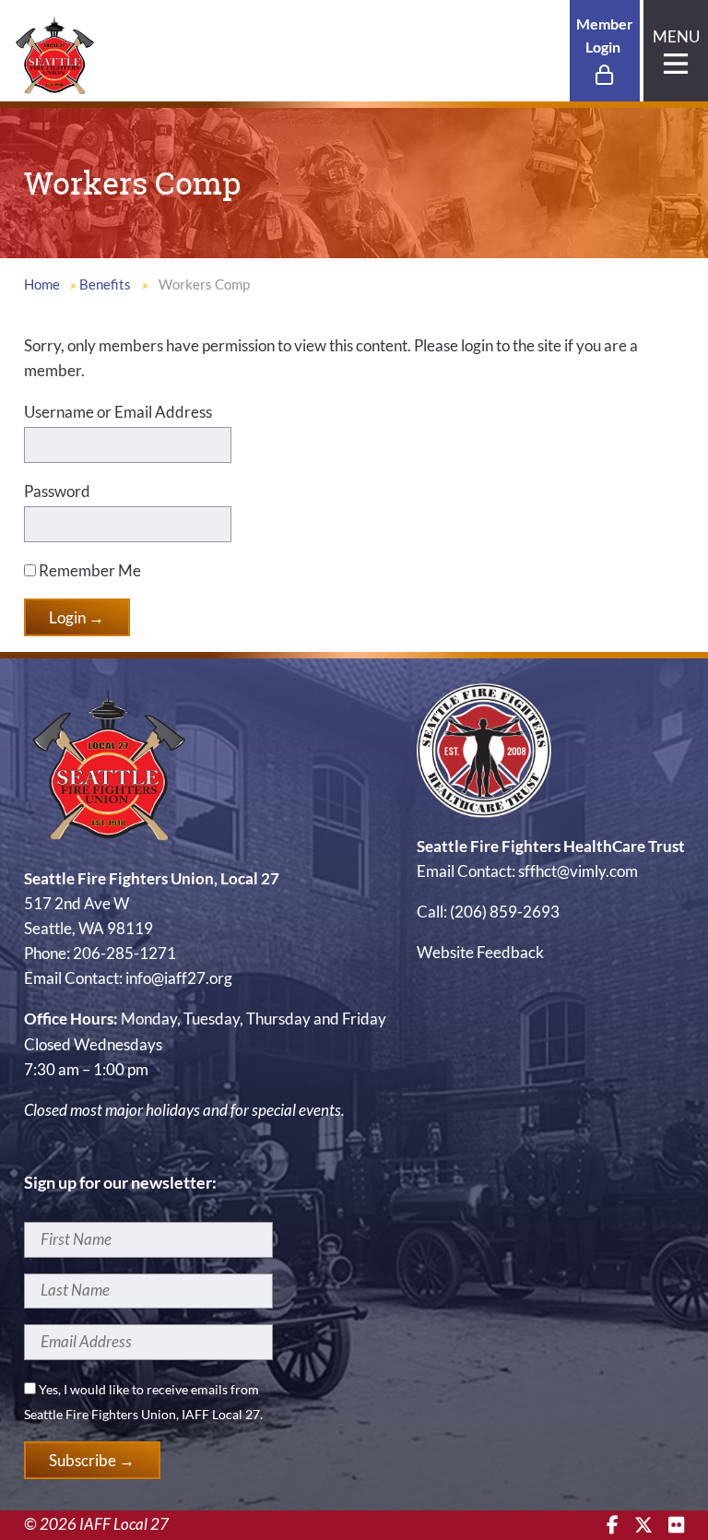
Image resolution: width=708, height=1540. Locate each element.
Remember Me (88, 570)
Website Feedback (480, 952)
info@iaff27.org (178, 978)
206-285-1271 (124, 953)
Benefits (105, 284)
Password (57, 491)
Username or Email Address (118, 412)
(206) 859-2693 (505, 911)
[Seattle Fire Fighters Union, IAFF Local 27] (55, 53)
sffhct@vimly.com (578, 871)
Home (42, 284)
